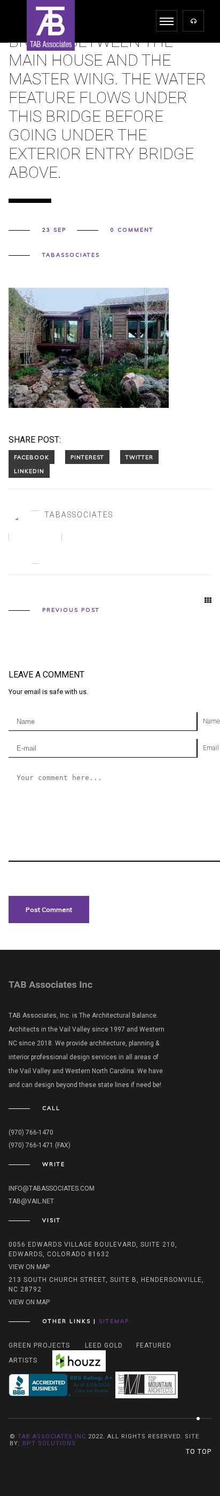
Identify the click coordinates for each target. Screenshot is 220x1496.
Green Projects (39, 1345)
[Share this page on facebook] (31, 457)
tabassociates (71, 255)
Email (211, 748)
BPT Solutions (49, 1443)
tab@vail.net (31, 1201)
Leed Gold (104, 1345)
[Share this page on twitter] (139, 457)
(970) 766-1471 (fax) (39, 1145)
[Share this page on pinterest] (87, 457)
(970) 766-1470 (31, 1132)
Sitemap (114, 1321)
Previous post (71, 610)
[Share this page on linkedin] (29, 471)
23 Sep (54, 230)
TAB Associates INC (52, 1436)
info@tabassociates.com (52, 1188)
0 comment (132, 230)
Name (211, 721)
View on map (29, 1267)
